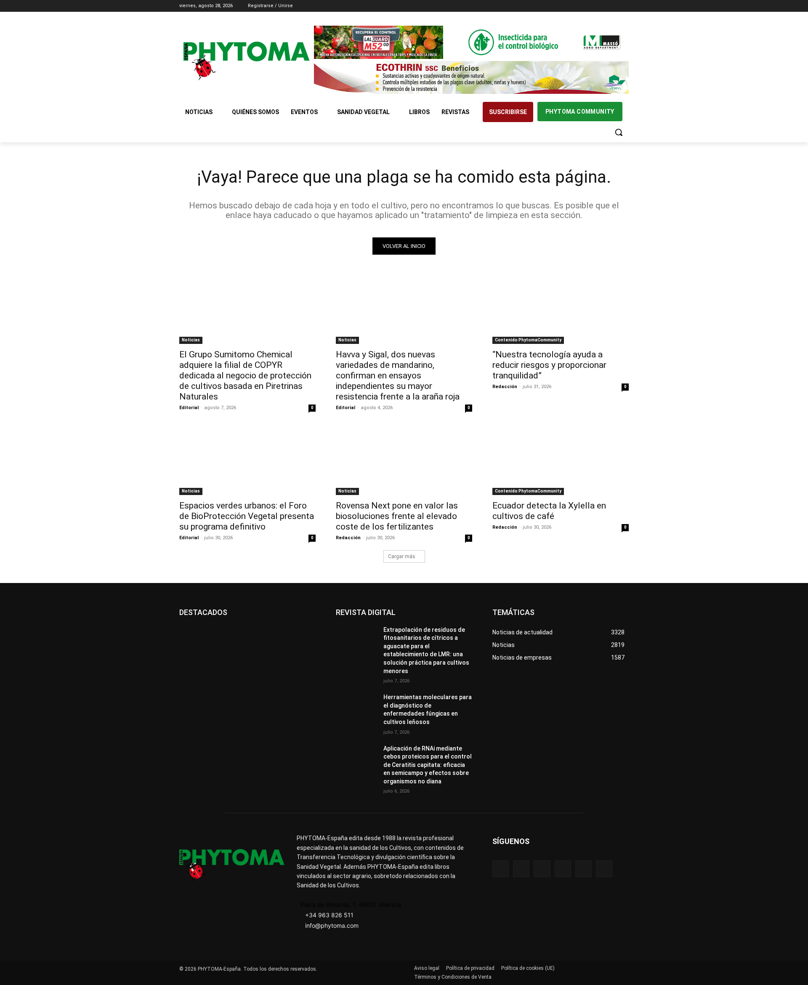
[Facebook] (577, 6)
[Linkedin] (601, 6)
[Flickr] (521, 868)
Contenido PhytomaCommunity (528, 340)
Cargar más (401, 556)
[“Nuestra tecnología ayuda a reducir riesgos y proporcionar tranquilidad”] (560, 310)
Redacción (504, 386)
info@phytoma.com (332, 925)
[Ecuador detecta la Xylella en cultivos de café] (560, 461)
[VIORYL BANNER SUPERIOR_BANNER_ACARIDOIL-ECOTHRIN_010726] (471, 77)
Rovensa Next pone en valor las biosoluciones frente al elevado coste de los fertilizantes (397, 516)
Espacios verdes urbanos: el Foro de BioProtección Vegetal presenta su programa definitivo (246, 516)
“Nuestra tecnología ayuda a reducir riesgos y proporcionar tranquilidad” (549, 365)
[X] (612, 6)
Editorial (189, 407)
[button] (619, 132)
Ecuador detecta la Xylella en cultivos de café (549, 510)
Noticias (191, 340)
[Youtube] (624, 6)
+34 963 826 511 (329, 914)
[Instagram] (589, 6)
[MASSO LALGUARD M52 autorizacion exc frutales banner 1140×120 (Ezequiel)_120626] (471, 42)
